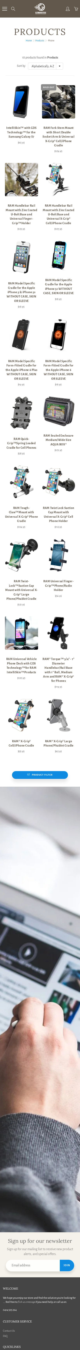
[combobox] (45, 66)
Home (29, 40)
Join (67, 1265)
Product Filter (42, 775)
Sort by (21, 65)
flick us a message (26, 1301)
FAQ (5, 1336)
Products (39, 40)
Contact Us (9, 1330)
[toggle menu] (4, 9)
